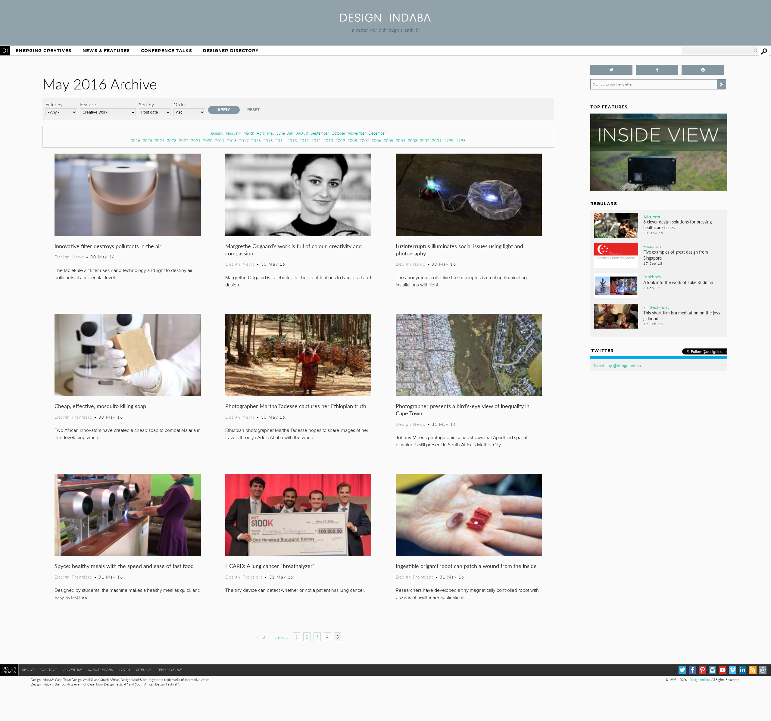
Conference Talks (166, 50)
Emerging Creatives (43, 50)
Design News (69, 257)
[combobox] (720, 51)
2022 (184, 140)
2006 (376, 140)
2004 (400, 140)
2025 (147, 140)
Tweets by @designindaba (617, 365)
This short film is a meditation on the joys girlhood (681, 315)
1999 (449, 140)
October (338, 133)
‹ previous (280, 637)
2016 (256, 140)
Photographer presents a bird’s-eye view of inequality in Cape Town (462, 409)
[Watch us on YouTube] (722, 670)
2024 (159, 140)
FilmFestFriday (656, 307)
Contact (48, 669)
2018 (232, 140)
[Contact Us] (762, 670)
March (248, 133)
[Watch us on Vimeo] (732, 670)
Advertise (72, 669)
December (377, 133)
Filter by (54, 104)
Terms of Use (169, 669)
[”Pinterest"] (703, 70)
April (261, 133)
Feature (88, 104)
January (217, 133)
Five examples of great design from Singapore (675, 255)
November (357, 133)
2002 (424, 140)
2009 (340, 140)
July (290, 133)
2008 (352, 140)
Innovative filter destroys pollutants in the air (108, 246)
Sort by (146, 104)
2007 (364, 140)
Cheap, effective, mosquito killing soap (100, 406)
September (320, 133)
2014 (280, 140)
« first (261, 637)
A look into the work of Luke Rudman (678, 282)
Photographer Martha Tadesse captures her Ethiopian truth (295, 406)
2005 (388, 140)
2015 (268, 140)
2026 (135, 140)
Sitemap (143, 669)
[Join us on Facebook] (657, 70)
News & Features (106, 50)
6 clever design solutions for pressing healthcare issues (677, 224)
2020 (208, 140)
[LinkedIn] (742, 670)
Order (179, 104)
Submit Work (100, 669)
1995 (461, 140)
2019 (220, 140)
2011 (316, 140)
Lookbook (652, 276)
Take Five (651, 216)
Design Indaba (699, 679)
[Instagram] (712, 670)
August (302, 133)
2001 (437, 140)
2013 (292, 140)
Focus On (652, 246)
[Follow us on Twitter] (611, 70)
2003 (412, 140)
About (28, 669)
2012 (304, 140)
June (281, 133)
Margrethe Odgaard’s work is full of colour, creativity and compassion (293, 249)
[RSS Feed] (753, 670)
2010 (328, 140)
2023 (171, 140)
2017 (244, 140)
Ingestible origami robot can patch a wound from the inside (466, 566)
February (233, 133)
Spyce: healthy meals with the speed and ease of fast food (124, 566)
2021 (196, 140)
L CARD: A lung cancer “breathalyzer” (270, 566)
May (271, 133)
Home (5, 50)
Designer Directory (231, 50)
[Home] (385, 19)
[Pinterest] (702, 670)
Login (124, 669)
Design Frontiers (73, 417)
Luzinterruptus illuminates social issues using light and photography (459, 249)
